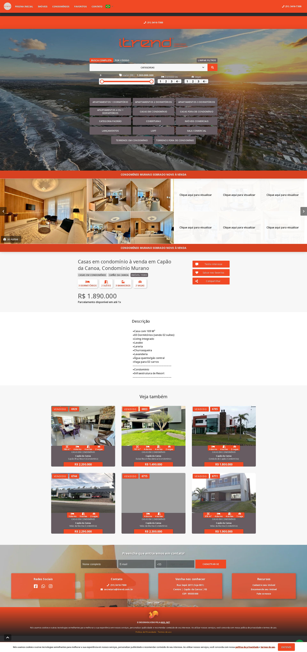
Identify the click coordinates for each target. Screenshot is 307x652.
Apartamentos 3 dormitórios (196, 102)
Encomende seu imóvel (264, 589)
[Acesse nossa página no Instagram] (50, 586)
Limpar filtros (207, 60)
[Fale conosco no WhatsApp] (43, 586)
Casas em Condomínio (153, 111)
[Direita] (303, 211)
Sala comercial (196, 130)
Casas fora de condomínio (196, 111)
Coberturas (153, 121)
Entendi (286, 647)
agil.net (165, 622)
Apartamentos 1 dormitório (110, 102)
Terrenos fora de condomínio (175, 140)
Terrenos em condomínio (132, 140)
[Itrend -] (153, 43)
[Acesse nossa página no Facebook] (36, 586)
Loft (153, 130)
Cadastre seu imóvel (263, 585)
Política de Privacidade (146, 632)
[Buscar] (212, 67)
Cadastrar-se (211, 564)
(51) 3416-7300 (155, 22)
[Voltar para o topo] (7, 637)
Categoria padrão (110, 121)
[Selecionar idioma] (109, 6)
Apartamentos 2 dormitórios (153, 102)
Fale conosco (264, 593)
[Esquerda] (3, 211)
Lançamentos (110, 130)
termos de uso (268, 647)
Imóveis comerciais (197, 121)
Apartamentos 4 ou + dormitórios (110, 111)
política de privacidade (247, 647)
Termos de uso (164, 632)
